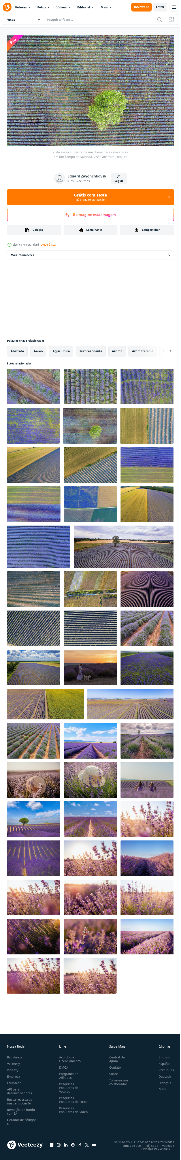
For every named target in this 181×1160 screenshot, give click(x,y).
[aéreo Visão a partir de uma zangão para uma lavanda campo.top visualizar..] (90, 384)
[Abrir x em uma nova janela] (87, 1143)
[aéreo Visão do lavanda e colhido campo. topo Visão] (33, 502)
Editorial (83, 7)
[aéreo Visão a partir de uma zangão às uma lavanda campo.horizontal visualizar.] (38, 544)
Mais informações (22, 253)
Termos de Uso (128, 1143)
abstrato (17, 349)
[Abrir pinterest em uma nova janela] (73, 1143)
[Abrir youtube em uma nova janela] (94, 1143)
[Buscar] (159, 19)
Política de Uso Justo (153, 1146)
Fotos (41, 7)
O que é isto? (48, 245)
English (160, 1055)
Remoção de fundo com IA (21, 1109)
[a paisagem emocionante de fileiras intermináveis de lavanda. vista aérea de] (33, 738)
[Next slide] (163, 349)
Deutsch (161, 1074)
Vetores (21, 7)
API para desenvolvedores (19, 1089)
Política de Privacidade (156, 1143)
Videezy (12, 1068)
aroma (117, 349)
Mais (104, 7)
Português (163, 1068)
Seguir (119, 181)
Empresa (13, 1074)
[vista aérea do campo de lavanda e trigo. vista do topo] (146, 423)
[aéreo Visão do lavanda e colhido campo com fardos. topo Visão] (147, 463)
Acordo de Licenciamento (69, 1057)
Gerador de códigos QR (21, 1119)
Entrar (160, 7)
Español (161, 1061)
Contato (113, 1065)
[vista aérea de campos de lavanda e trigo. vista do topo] (33, 463)
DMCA (62, 1065)
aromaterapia (142, 349)
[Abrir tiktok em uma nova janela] (80, 1143)
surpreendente (90, 349)
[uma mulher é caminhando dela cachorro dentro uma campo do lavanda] (90, 665)
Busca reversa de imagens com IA (19, 1099)
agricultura (61, 349)
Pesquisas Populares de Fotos (72, 1098)
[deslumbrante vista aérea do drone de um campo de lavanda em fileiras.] (33, 665)
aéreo (38, 349)
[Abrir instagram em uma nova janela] (58, 1143)
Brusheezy (15, 1055)
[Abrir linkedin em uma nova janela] (66, 1143)
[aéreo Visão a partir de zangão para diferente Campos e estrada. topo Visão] (90, 587)
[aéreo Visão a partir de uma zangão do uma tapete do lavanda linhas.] (90, 626)
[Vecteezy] (7, 7)
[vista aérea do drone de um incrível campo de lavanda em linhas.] (147, 587)
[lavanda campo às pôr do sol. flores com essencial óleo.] (147, 817)
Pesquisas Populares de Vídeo (68, 1110)
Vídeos (62, 7)
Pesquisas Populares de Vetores (68, 1085)
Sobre (111, 1071)
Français (161, 1081)
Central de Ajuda (115, 1057)
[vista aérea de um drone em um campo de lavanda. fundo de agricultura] (33, 587)
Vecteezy (13, 1061)
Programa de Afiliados (67, 1073)
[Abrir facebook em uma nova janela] (51, 1143)
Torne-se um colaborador (116, 1080)
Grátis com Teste (90, 197)
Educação (14, 1081)
